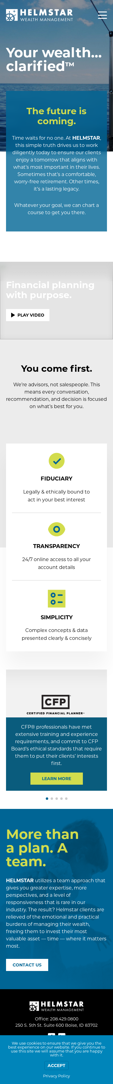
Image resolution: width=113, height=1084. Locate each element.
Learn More (56, 778)
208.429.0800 (64, 1019)
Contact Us (27, 965)
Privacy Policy (56, 1075)
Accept (56, 1065)
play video (30, 315)
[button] (47, 798)
